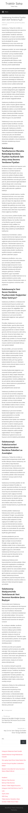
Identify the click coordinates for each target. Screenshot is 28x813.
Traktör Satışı (14, 3)
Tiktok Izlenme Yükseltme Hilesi (11, 799)
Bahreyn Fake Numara (8, 780)
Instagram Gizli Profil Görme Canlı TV (12, 788)
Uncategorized (8, 710)
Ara (3, 739)
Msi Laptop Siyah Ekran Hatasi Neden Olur (14, 760)
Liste (3, 791)
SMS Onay (5, 796)
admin (23, 22)
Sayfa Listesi (5, 793)
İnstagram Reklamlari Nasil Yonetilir (12, 751)
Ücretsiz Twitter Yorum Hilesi (10, 801)
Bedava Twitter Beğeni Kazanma (11, 785)
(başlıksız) (4, 777)
